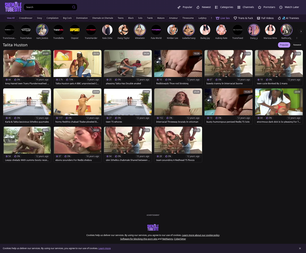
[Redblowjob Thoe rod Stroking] (178, 68)
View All (11, 18)
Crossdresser (25, 18)
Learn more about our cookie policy (201, 235)
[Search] (74, 7)
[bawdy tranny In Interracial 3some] (228, 68)
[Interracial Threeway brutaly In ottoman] (178, 106)
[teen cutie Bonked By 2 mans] (279, 68)
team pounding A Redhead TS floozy (175, 160)
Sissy (39, 18)
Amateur (173, 18)
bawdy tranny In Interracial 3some (224, 83)
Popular (284, 44)
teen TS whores (114, 122)
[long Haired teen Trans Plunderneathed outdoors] (27, 68)
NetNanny (167, 238)
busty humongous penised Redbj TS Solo (228, 122)
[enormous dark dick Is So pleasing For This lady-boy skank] (279, 106)
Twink (150, 18)
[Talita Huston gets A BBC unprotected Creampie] (77, 68)
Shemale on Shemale (102, 18)
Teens (121, 18)
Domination (82, 18)
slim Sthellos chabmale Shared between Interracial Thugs (127, 160)
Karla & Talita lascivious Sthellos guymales (27, 122)
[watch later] (7, 54)
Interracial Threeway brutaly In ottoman (177, 122)
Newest (297, 44)
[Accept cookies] (300, 248)
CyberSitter (180, 238)
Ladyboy (202, 18)
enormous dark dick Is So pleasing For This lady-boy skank (279, 122)
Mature (161, 18)
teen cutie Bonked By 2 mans (272, 83)
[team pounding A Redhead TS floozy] (178, 145)
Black (131, 18)
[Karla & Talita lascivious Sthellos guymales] (27, 106)
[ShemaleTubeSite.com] (13, 7)
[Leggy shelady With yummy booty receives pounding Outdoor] (27, 145)
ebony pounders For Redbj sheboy (73, 160)
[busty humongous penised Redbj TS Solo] (228, 106)
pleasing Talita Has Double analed (123, 83)
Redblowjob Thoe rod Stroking (172, 83)
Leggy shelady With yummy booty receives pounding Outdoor (26, 160)
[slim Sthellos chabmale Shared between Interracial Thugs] (128, 145)
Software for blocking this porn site (139, 238)
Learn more (104, 248)
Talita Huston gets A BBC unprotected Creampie (77, 83)
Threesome (188, 18)
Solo (140, 18)
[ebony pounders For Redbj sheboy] (77, 145)
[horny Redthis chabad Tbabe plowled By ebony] (77, 106)
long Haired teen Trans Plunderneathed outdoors (27, 83)
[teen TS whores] (128, 106)
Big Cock (67, 18)
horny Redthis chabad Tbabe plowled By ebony (76, 122)
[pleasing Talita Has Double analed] (128, 68)
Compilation (52, 18)
